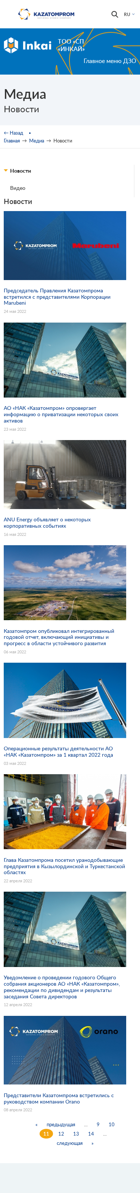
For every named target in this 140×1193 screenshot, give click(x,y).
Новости (20, 170)
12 (61, 1134)
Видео (17, 188)
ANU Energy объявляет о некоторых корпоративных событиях (47, 523)
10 (112, 1124)
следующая (70, 1143)
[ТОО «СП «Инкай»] (28, 45)
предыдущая (61, 1124)
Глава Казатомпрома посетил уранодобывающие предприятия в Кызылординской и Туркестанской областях (64, 866)
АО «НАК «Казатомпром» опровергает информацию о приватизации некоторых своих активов (61, 414)
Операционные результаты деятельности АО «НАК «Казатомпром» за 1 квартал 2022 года (58, 751)
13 (76, 1134)
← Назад (13, 133)
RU (127, 14)
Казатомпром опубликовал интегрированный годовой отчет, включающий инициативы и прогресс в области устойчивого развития (59, 637)
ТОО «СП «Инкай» (71, 45)
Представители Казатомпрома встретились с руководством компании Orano (59, 1098)
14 (91, 1134)
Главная (12, 141)
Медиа (36, 141)
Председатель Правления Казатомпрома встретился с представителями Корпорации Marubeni (57, 297)
